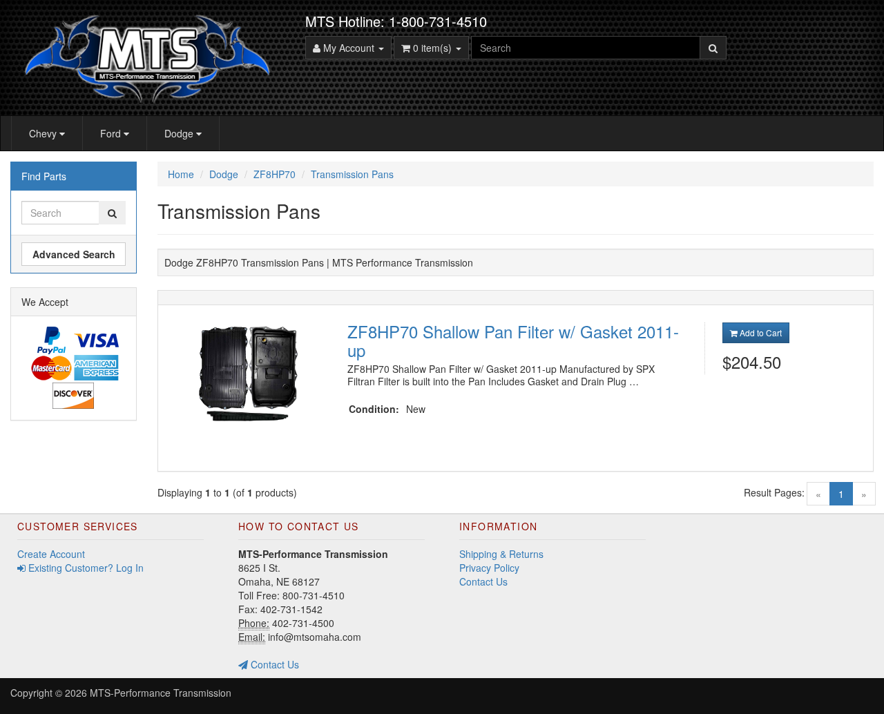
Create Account (51, 554)
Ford (112, 133)
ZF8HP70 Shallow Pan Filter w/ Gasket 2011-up (513, 340)
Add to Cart (760, 332)
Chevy (44, 133)
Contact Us (273, 664)
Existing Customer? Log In (85, 568)
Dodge (180, 133)
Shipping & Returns (501, 554)
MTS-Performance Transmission (160, 692)
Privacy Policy (489, 568)
